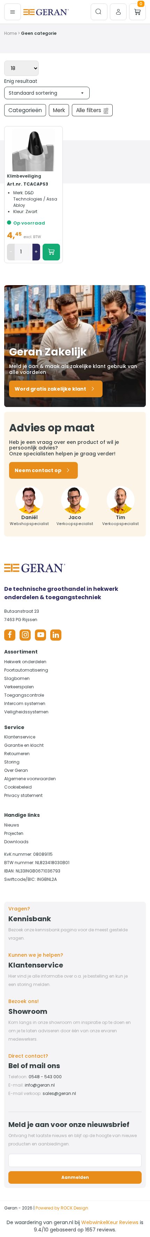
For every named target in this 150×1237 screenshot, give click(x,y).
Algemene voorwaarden (30, 779)
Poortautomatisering (26, 670)
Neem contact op (38, 470)
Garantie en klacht (24, 745)
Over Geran (16, 770)
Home (10, 33)
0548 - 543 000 (45, 1077)
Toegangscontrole (24, 695)
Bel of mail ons (34, 1066)
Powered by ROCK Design (62, 1208)
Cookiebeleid (18, 787)
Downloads (16, 842)
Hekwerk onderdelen (25, 662)
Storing (12, 762)
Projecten (13, 833)
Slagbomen (17, 678)
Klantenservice (19, 737)
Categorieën (25, 110)
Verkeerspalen (19, 687)
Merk (59, 110)
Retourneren (17, 754)
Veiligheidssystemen (26, 712)
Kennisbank (29, 919)
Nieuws (11, 825)
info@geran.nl (40, 1085)
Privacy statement (23, 795)
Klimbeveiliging (24, 176)
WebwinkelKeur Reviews (109, 1222)
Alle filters (88, 110)
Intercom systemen (24, 703)
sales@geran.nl (59, 1093)
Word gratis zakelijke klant (50, 388)
